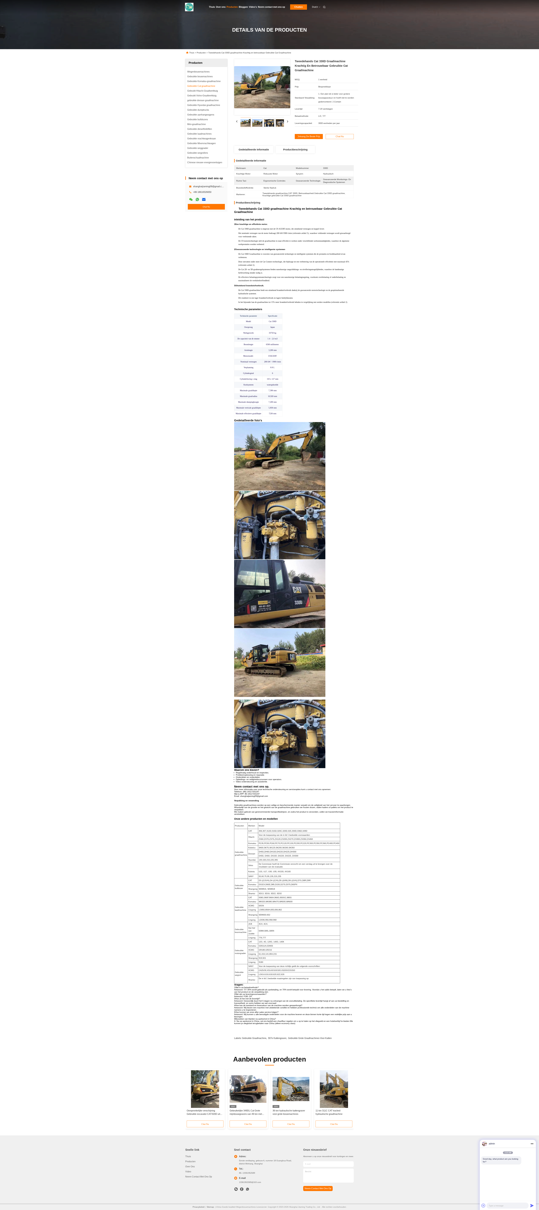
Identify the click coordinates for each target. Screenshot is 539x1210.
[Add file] (483, 1205)
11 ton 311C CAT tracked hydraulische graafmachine (329, 1112)
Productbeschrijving (295, 149)
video (188, 1171)
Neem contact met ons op (271, 7)
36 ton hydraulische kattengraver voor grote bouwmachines (289, 1112)
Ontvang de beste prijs (309, 136)
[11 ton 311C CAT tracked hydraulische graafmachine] (334, 1089)
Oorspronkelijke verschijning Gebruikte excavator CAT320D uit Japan (203, 1112)
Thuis (212, 7)
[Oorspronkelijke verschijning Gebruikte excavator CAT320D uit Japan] (205, 1089)
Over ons (221, 7)
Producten (232, 7)
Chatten (298, 7)
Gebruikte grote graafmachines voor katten (310, 1038)
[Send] (532, 1205)
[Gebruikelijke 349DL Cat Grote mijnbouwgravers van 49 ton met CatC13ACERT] (248, 1089)
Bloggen (243, 7)
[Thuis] (189, 7)
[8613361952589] (247, 1190)
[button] (190, 1096)
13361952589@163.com (250, 1182)
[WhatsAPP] (197, 199)
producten (190, 1161)
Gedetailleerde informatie (254, 149)
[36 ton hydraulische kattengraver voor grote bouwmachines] (291, 1089)
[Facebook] (242, 1190)
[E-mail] (204, 199)
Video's (253, 7)
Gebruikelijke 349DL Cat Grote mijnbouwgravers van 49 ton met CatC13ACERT (246, 1112)
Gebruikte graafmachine (254, 1038)
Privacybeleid (198, 1207)
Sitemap (210, 1207)
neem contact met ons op (318, 1188)
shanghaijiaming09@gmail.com (209, 186)
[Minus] (532, 1143)
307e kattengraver (277, 1038)
